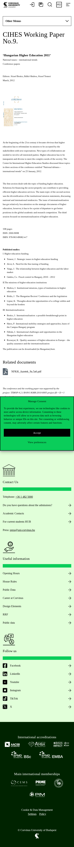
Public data (9, 622)
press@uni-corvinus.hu (22, 530)
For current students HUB (17, 521)
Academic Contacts (13, 513)
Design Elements (12, 606)
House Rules (10, 581)
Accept (37, 432)
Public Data (9, 589)
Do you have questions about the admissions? (27, 505)
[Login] (32, 5)
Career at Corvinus (13, 598)
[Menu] (68, 5)
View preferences (37, 442)
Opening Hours (11, 573)
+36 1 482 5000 (24, 496)
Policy (42, 814)
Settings (32, 814)
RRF (5, 614)
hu (59, 4)
